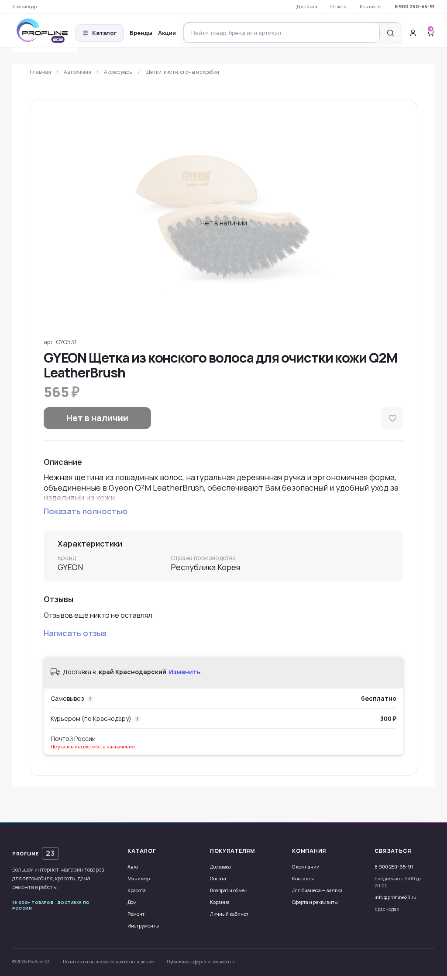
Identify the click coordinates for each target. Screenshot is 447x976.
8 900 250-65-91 (415, 6)
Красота (136, 890)
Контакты (371, 6)
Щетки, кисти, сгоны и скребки (182, 72)
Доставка (306, 6)
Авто (132, 866)
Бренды (141, 33)
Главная (40, 72)
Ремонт (135, 913)
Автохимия (77, 72)
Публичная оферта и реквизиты (201, 962)
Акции (167, 33)
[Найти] (390, 33)
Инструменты (143, 925)
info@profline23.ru (395, 897)
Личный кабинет (229, 913)
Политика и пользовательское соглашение (108, 962)
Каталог (100, 33)
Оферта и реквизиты (315, 902)
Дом (132, 902)
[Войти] (413, 32)
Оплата (338, 6)
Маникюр (138, 878)
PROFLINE (33, 853)
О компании (306, 866)
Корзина (220, 902)
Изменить (184, 672)
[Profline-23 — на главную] (44, 33)
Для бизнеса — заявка (317, 890)
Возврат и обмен (229, 890)
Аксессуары (118, 72)
